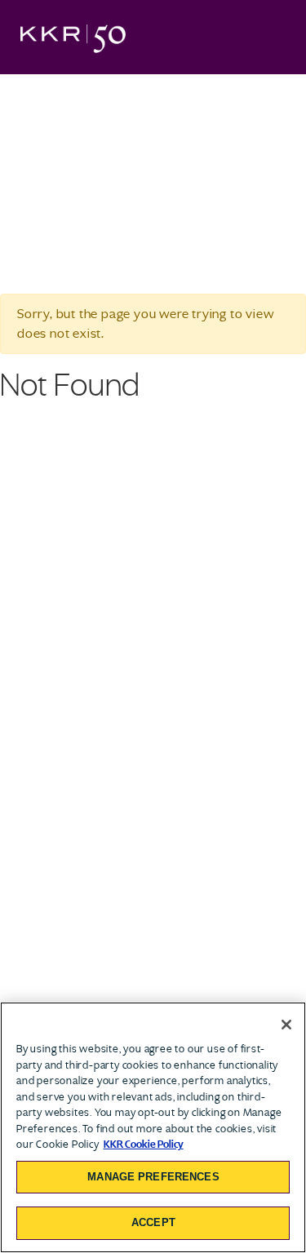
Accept (153, 1222)
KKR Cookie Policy (144, 1144)
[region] (153, 1127)
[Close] (286, 1025)
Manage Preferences (153, 1177)
